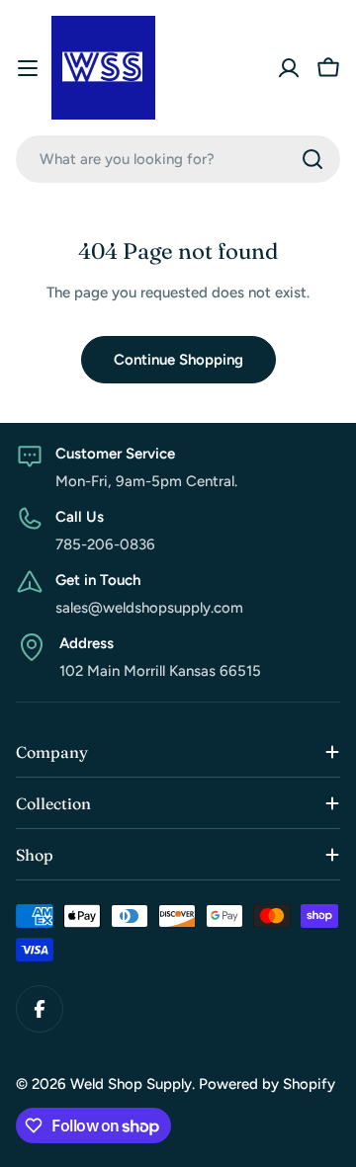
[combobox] (178, 159)
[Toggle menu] (28, 68)
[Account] (289, 68)
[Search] (312, 159)
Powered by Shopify (267, 1084)
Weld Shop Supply (131, 1084)
